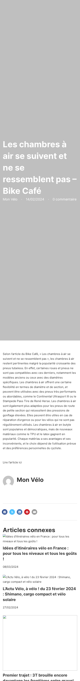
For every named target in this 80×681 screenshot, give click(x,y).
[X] (12, 512)
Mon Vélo (30, 479)
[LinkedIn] (19, 512)
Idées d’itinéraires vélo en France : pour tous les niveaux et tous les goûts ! (40, 553)
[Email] (34, 512)
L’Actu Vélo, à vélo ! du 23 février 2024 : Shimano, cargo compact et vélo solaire (39, 594)
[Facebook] (4, 512)
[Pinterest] (27, 512)
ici (20, 462)
